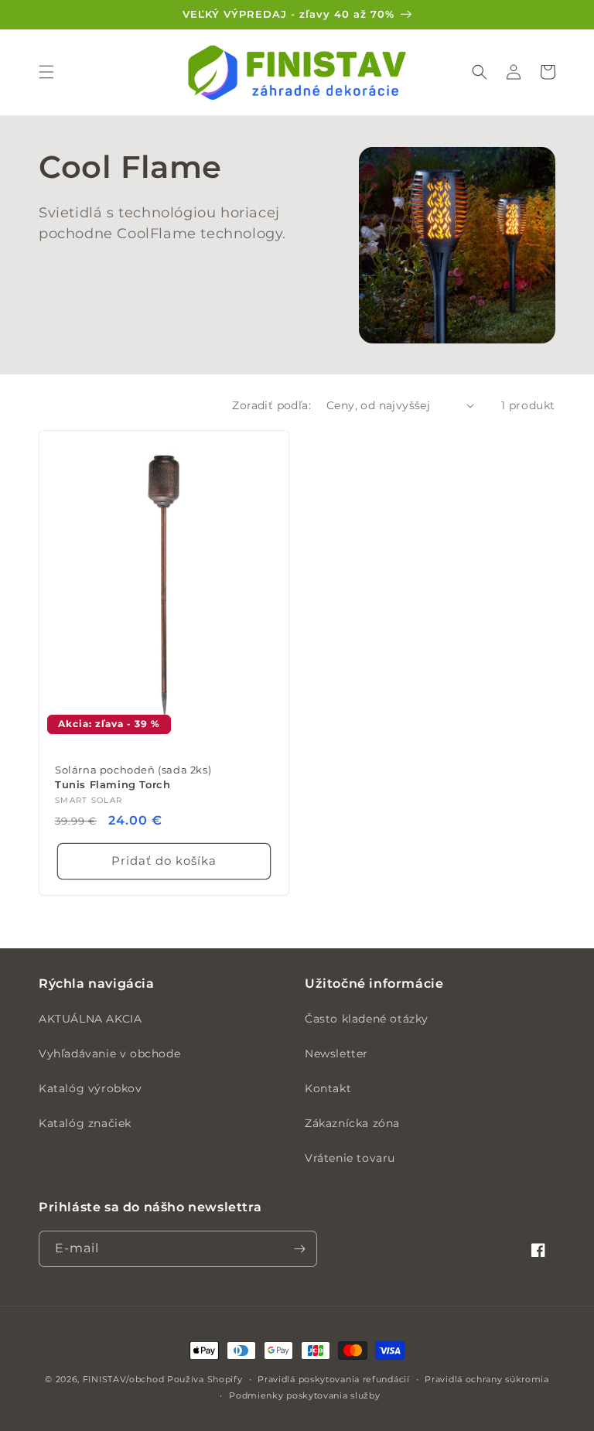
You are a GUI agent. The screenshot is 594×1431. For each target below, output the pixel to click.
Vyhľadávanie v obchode (109, 1053)
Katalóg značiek (85, 1123)
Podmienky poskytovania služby (304, 1395)
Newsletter (336, 1053)
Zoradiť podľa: (271, 405)
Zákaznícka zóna (352, 1123)
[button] (46, 72)
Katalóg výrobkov (90, 1088)
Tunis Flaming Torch (133, 777)
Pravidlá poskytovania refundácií (333, 1379)
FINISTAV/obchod (124, 1379)
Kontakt (328, 1088)
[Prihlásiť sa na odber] (299, 1249)
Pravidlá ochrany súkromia (487, 1379)
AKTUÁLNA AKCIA (90, 1019)
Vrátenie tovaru (350, 1158)
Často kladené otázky (366, 1019)
